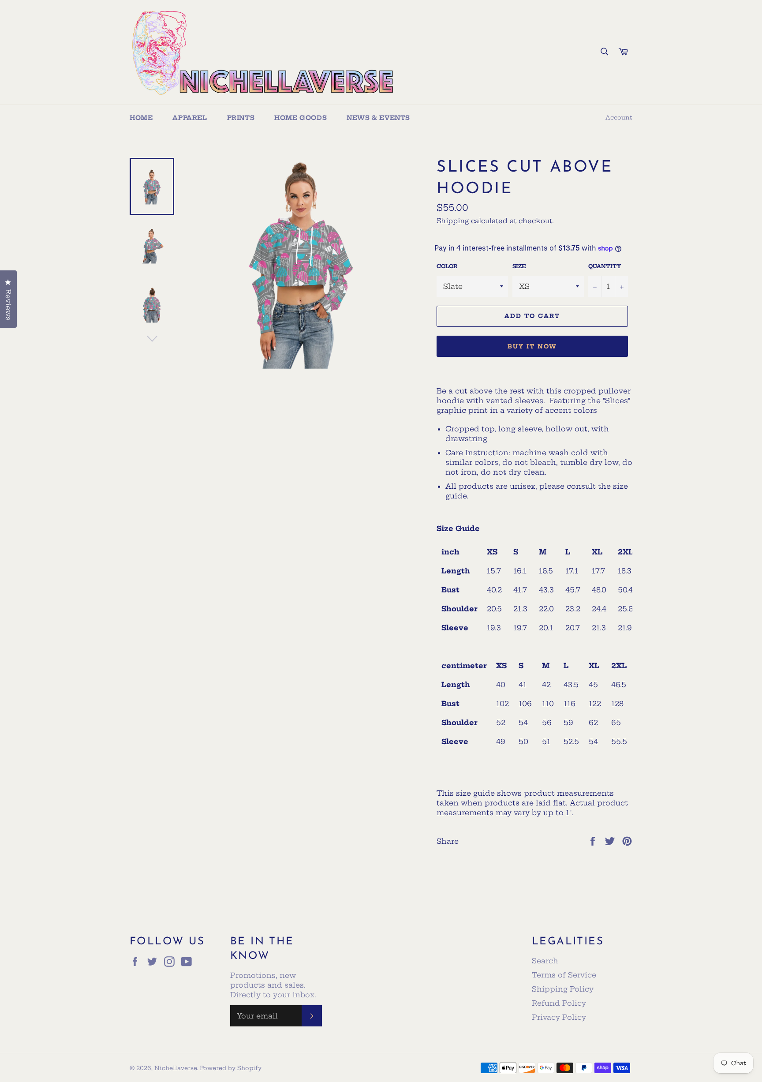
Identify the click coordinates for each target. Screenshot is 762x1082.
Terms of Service (564, 974)
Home (141, 118)
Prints (241, 118)
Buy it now (532, 346)
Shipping (453, 221)
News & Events (378, 118)
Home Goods (300, 118)
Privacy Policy (559, 1017)
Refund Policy (559, 1003)
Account (618, 117)
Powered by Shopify (230, 1067)
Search (545, 960)
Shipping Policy (563, 989)
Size (519, 266)
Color (447, 266)
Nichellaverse (175, 1067)
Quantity (604, 266)
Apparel (189, 118)
